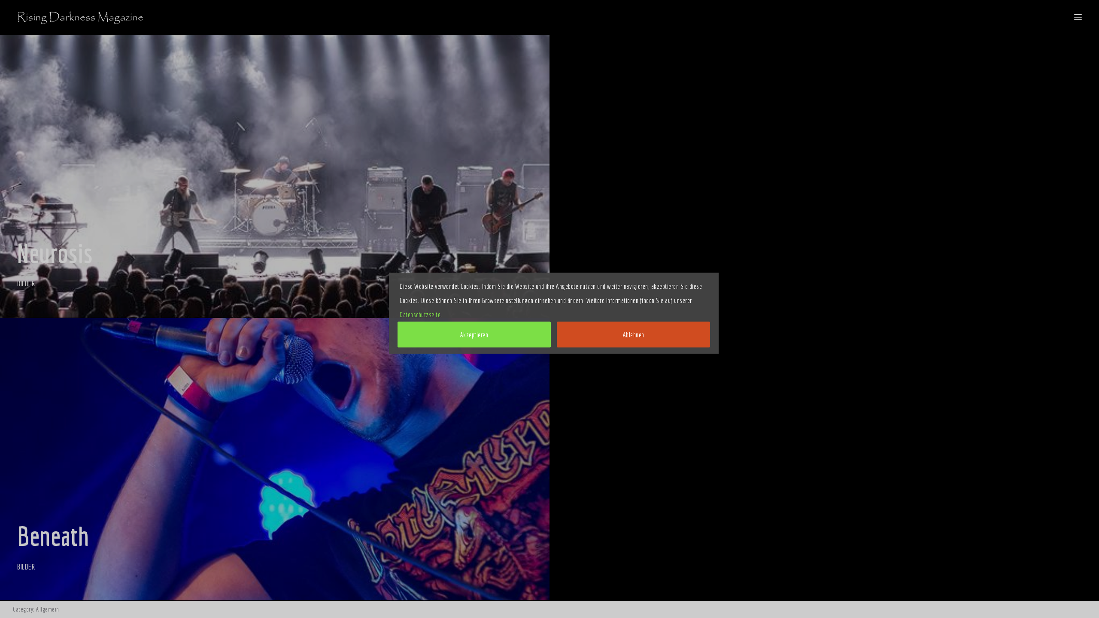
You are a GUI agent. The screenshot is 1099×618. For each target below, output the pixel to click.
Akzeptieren (474, 335)
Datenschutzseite (420, 314)
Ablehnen (633, 335)
